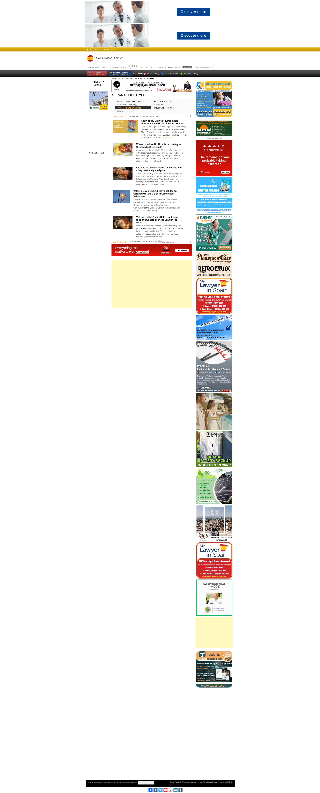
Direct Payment (175, 782)
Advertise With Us (226, 782)
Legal (210, 782)
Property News (119, 67)
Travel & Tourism (158, 67)
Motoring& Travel (132, 67)
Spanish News (94, 67)
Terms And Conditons (189, 782)
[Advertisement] (152, 284)
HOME (114, 78)
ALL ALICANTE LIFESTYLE (129, 101)
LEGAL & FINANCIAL (163, 101)
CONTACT (96, 50)
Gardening (158, 104)
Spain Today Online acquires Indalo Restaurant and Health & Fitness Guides (162, 122)
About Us (216, 782)
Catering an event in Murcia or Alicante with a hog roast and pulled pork (159, 169)
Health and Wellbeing (126, 104)
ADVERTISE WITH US (108, 50)
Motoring (120, 110)
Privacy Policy (202, 782)
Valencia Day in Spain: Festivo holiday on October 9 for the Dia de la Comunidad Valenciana (155, 194)
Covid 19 (106, 67)
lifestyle (144, 67)
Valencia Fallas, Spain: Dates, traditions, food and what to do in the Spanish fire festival (157, 220)
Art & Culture (174, 67)
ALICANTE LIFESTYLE (125, 78)
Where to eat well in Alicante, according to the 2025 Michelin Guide (158, 146)
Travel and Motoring (164, 107)
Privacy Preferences (146, 783)
